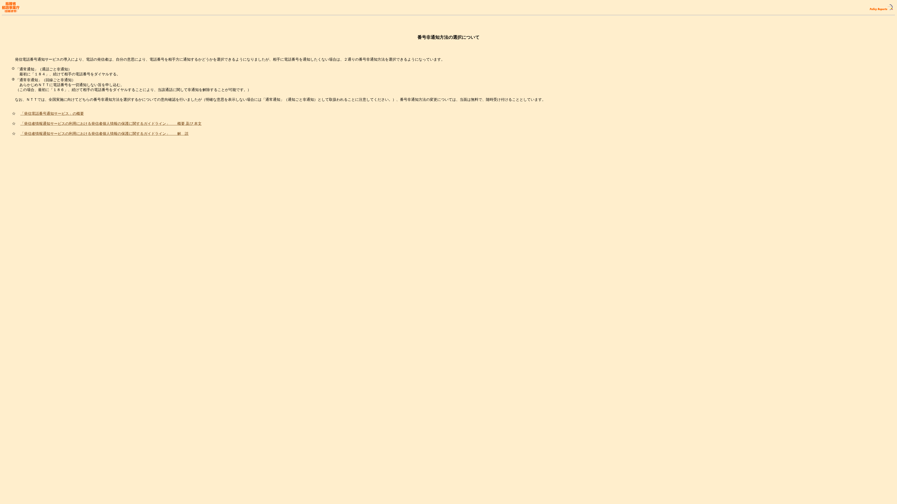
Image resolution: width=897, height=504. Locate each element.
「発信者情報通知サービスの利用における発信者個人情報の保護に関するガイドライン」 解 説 (104, 134)
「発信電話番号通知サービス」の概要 (52, 114)
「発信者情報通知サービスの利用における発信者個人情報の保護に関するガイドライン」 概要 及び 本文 (111, 124)
